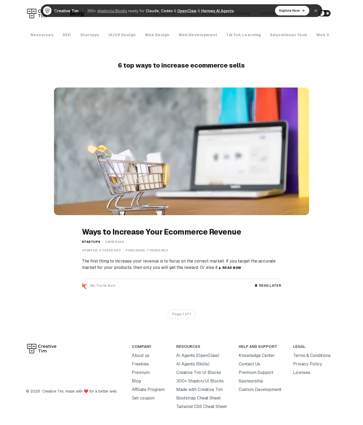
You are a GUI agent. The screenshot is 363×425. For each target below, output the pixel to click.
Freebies (140, 364)
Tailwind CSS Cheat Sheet (201, 406)
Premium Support (256, 372)
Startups (89, 34)
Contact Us (249, 364)
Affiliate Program (148, 389)
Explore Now (289, 10)
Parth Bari (106, 285)
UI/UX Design (122, 34)
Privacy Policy (307, 364)
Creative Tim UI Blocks (198, 372)
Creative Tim (52, 391)
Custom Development (260, 389)
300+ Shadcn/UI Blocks (200, 381)
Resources (42, 34)
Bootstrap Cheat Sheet (198, 398)
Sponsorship (251, 381)
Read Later (270, 285)
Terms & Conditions (312, 355)
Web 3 (322, 34)
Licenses (301, 372)
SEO (66, 34)
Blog (136, 381)
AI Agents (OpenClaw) (197, 355)
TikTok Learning (243, 34)
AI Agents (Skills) (192, 364)
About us (140, 355)
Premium (141, 372)
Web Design (157, 34)
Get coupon (143, 398)
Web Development (198, 34)
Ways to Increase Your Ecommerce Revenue (161, 232)
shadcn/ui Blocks (112, 11)
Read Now (231, 268)
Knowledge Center (257, 355)
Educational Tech (288, 34)
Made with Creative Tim (199, 389)
